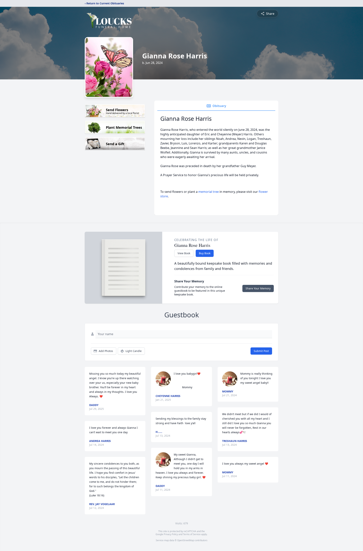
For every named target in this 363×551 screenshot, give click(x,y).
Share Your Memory (258, 288)
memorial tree (208, 192)
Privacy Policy (171, 534)
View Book (184, 253)
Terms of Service (192, 534)
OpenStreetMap (185, 540)
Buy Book (204, 253)
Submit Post (261, 351)
